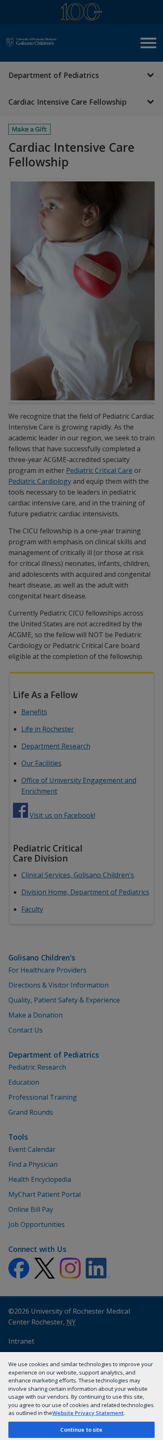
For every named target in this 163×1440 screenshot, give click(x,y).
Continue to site (81, 1429)
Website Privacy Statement (88, 1413)
